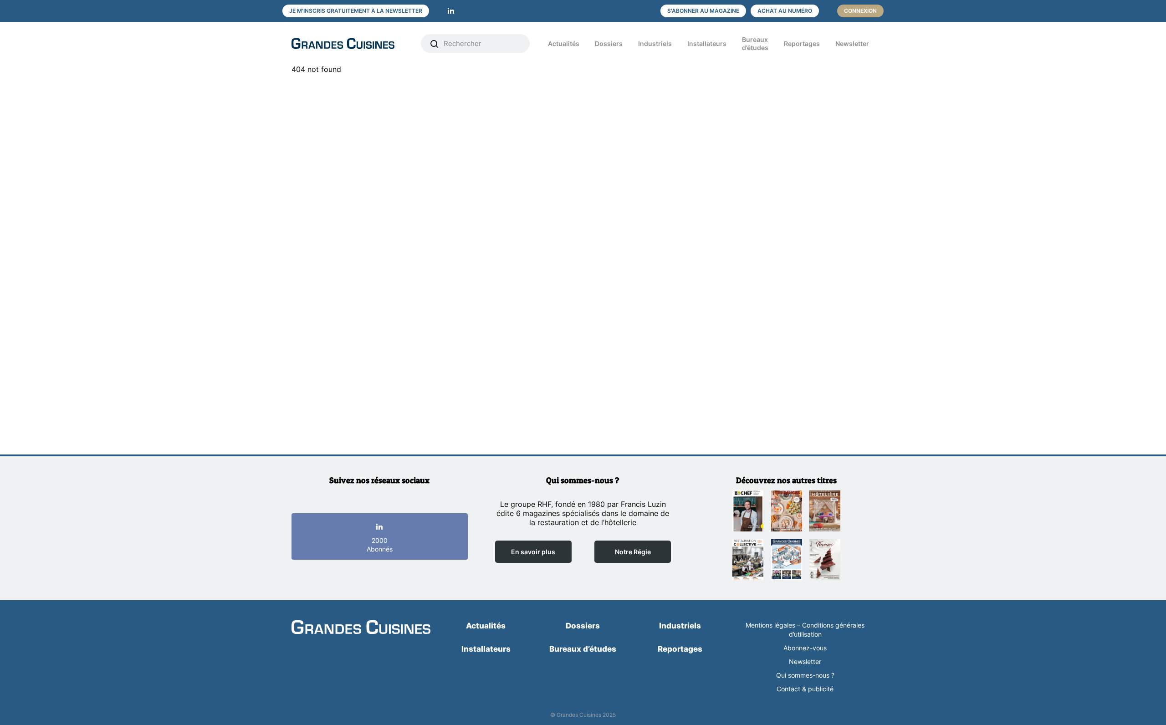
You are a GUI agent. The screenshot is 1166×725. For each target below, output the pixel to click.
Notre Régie (633, 552)
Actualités (563, 43)
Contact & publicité (805, 689)
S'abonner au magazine (703, 10)
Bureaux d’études (755, 43)
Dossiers (609, 43)
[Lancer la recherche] (434, 44)
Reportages (802, 43)
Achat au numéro (784, 10)
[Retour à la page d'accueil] (361, 628)
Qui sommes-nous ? (805, 675)
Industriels (655, 43)
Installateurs (706, 43)
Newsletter (852, 43)
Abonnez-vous (805, 648)
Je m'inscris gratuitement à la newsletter (355, 10)
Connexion (860, 10)
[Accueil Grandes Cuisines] (350, 43)
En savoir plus (533, 552)
